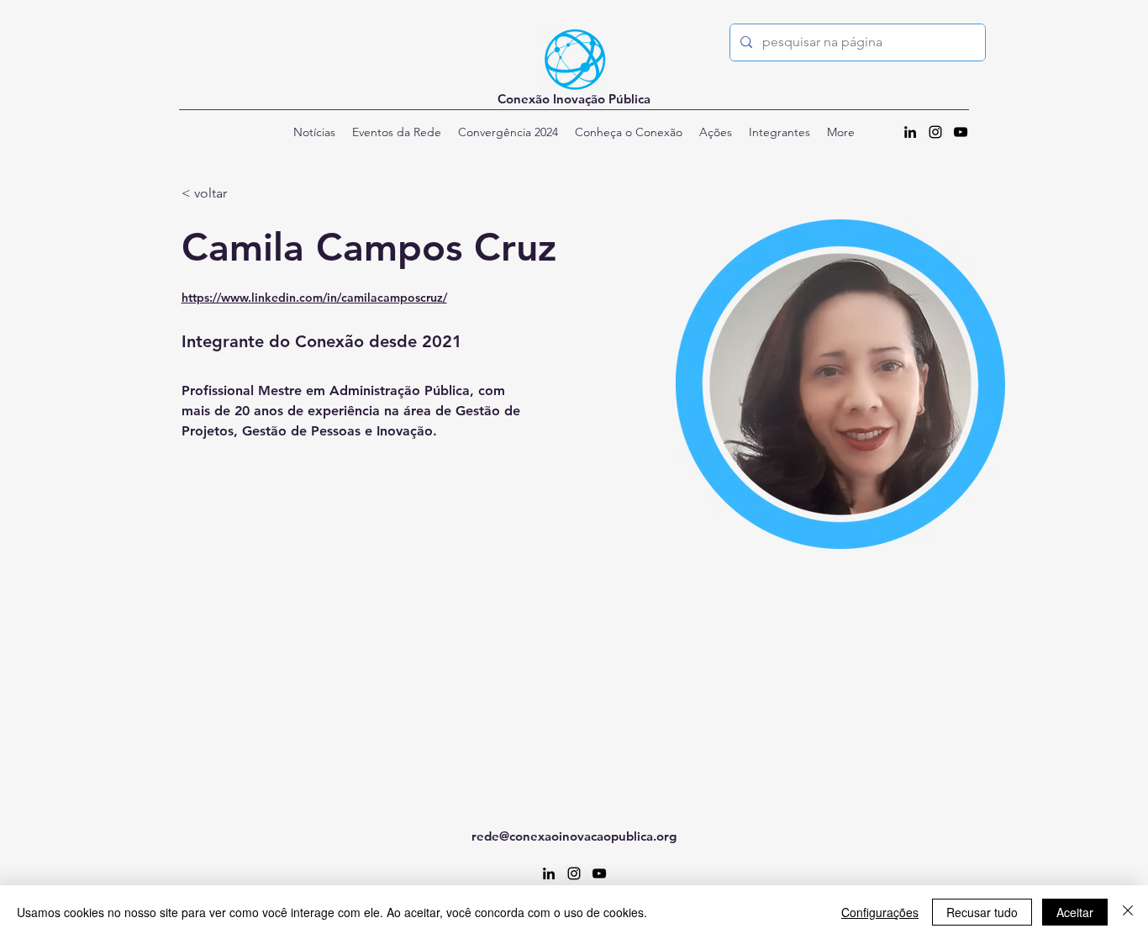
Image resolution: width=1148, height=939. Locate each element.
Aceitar (1074, 912)
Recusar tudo (982, 912)
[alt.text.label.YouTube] (960, 132)
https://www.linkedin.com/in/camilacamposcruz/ (314, 297)
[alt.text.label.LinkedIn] (910, 132)
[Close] (1128, 912)
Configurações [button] (880, 912)
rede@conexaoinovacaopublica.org (574, 836)
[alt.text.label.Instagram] (935, 132)
